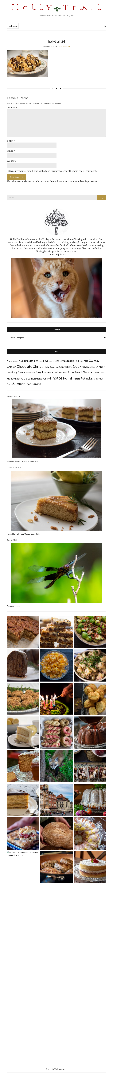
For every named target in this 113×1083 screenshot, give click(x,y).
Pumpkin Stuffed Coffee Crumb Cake (22, 461)
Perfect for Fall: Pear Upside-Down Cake (23, 534)
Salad (94, 378)
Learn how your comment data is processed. (74, 181)
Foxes (70, 372)
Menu (14, 26)
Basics (34, 361)
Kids (24, 378)
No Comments (65, 46)
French (78, 372)
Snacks (10, 384)
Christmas (41, 366)
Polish (68, 378)
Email (11, 150)
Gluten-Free (98, 372)
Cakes (93, 360)
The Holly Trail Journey (55, 1069)
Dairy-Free (90, 367)
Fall (55, 372)
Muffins (39, 379)
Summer (19, 384)
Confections (65, 366)
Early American (20, 372)
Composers (54, 367)
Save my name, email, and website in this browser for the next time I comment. (53, 170)
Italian (17, 379)
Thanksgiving (33, 383)
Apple (21, 361)
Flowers (63, 372)
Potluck (86, 378)
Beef (41, 360)
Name (11, 140)
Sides (100, 378)
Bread (56, 360)
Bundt (84, 361)
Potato (77, 378)
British (75, 361)
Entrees (47, 372)
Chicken (11, 366)
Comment (13, 107)
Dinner (100, 366)
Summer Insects (13, 606)
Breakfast (66, 360)
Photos (56, 378)
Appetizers (12, 360)
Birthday (48, 361)
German (88, 372)
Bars (27, 360)
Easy (38, 372)
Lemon (31, 378)
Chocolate (24, 366)
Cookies (79, 366)
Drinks (9, 373)
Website (11, 160)
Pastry (46, 378)
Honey (11, 378)
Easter (31, 372)
